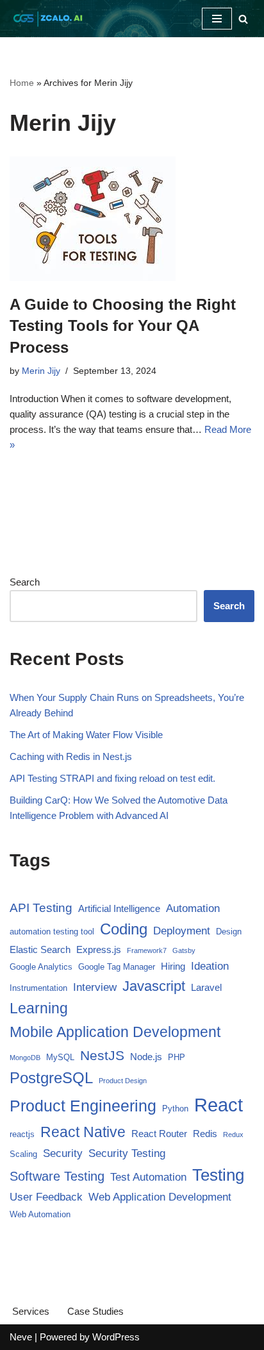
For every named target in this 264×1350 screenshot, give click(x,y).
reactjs (22, 1134)
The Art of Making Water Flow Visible (86, 734)
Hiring (173, 966)
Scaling (23, 1154)
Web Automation (40, 1214)
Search (25, 582)
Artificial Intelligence (119, 908)
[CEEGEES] (48, 18)
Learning (39, 1008)
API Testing (41, 908)
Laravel (206, 987)
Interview (95, 987)
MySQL (60, 1057)
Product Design (123, 1080)
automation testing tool (52, 931)
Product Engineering (83, 1106)
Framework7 (147, 950)
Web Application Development (159, 1197)
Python (175, 1108)
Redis (205, 1133)
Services (30, 1311)
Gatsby (183, 950)
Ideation (210, 966)
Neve (21, 1336)
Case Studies (95, 1311)
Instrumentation (38, 988)
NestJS (102, 1055)
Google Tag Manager (116, 967)
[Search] (243, 19)
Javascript (153, 986)
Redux (233, 1134)
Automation (193, 908)
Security (63, 1153)
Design (229, 931)
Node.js (146, 1056)
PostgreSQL (51, 1077)
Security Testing (126, 1153)
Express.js (98, 949)
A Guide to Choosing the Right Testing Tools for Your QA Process (123, 326)
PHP (176, 1057)
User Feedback (46, 1197)
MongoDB (25, 1057)
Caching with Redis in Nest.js (71, 756)
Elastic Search (40, 949)
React (218, 1104)
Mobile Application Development (115, 1032)
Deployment (181, 931)
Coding (123, 929)
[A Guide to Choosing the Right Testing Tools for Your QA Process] (132, 218)
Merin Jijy (41, 371)
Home (22, 83)
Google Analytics (41, 967)
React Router (159, 1133)
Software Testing (57, 1176)
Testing (218, 1175)
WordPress (116, 1336)
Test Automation (148, 1177)
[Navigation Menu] (217, 19)
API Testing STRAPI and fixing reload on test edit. (112, 778)
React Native (83, 1132)
